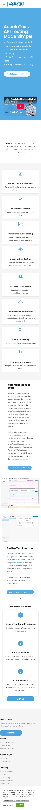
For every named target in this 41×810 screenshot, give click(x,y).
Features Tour (5, 745)
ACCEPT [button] (20, 805)
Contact (3, 774)
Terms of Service (6, 780)
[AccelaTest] (13, 4)
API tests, (19, 435)
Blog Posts (4, 758)
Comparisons (5, 761)
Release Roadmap (7, 748)
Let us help (24, 459)
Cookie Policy (5, 783)
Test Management (7, 742)
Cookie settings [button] (9, 805)
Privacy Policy (5, 777)
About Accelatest (6, 771)
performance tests (17, 562)
